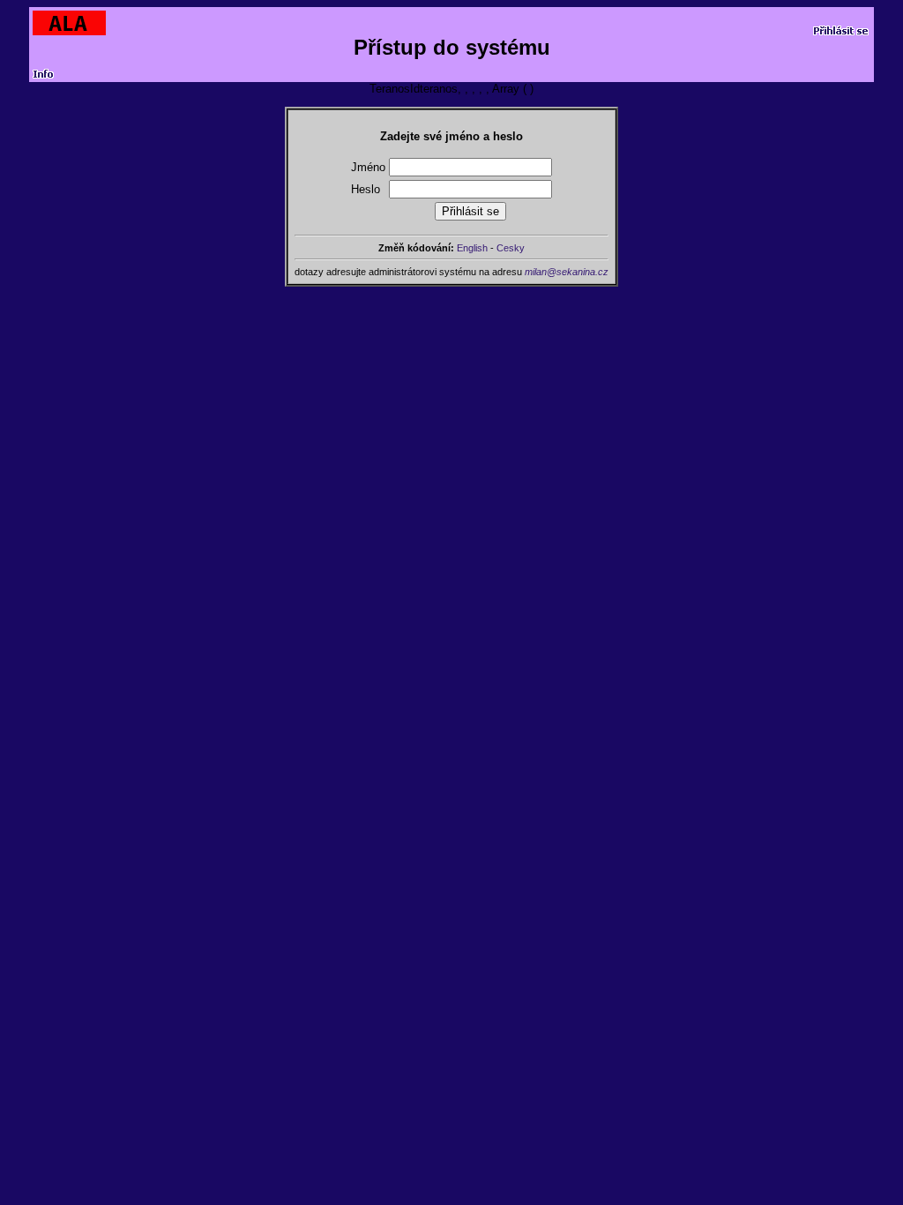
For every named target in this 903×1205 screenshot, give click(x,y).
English (472, 248)
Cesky (510, 248)
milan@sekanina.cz (566, 271)
